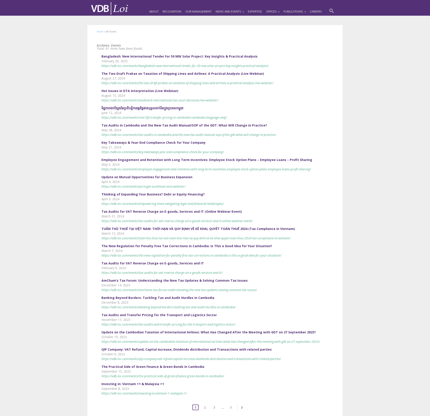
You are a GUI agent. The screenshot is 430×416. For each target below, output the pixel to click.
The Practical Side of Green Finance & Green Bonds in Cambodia (152, 367)
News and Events (228, 11)
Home (100, 31)
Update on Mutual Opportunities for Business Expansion (146, 177)
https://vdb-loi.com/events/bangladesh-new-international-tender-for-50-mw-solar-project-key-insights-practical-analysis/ (185, 66)
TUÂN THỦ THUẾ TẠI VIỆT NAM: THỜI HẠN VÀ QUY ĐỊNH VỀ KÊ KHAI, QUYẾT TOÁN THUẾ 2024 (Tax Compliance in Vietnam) (198, 229)
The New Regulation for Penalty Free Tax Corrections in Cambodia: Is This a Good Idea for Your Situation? (186, 246)
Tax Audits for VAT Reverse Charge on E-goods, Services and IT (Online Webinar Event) (171, 211)
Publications (293, 11)
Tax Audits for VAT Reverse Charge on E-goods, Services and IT (152, 263)
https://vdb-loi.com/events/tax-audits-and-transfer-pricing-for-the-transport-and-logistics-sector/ (168, 324)
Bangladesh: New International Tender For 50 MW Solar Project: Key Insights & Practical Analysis (179, 56)
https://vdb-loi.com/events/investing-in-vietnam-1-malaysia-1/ (144, 393)
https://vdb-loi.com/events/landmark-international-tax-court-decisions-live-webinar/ (159, 100)
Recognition (172, 11)
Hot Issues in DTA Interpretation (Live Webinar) (139, 91)
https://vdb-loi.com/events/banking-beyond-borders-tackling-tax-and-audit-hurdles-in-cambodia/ (168, 307)
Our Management (198, 11)
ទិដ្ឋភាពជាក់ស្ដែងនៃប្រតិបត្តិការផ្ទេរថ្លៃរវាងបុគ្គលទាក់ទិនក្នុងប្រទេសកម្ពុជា (142, 108)
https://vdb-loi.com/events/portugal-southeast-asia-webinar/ (143, 186)
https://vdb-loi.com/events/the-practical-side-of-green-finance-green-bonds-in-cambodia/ (162, 376)
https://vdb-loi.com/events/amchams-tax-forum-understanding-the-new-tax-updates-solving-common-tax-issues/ (179, 290)
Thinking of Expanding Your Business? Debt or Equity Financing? (153, 194)
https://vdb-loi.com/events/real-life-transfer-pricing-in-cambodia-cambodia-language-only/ (164, 117)
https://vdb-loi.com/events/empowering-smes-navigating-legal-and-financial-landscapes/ (162, 204)
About (154, 11)
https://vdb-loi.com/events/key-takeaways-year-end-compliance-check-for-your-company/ (162, 152)
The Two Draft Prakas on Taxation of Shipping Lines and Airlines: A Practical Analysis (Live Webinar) (182, 73)
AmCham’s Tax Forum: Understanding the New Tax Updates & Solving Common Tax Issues (174, 280)
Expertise (255, 11)
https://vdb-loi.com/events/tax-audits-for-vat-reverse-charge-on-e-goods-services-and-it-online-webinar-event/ (177, 221)
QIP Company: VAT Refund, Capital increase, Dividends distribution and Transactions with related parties (186, 349)
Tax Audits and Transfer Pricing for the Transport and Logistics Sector (159, 315)
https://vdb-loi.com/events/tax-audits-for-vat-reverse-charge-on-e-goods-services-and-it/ (161, 272)
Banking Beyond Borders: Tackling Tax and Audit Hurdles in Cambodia (157, 298)
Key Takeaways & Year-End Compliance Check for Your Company (153, 142)
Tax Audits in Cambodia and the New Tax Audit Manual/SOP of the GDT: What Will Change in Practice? (184, 125)
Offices (271, 11)
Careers (316, 11)
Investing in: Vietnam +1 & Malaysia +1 (132, 384)
